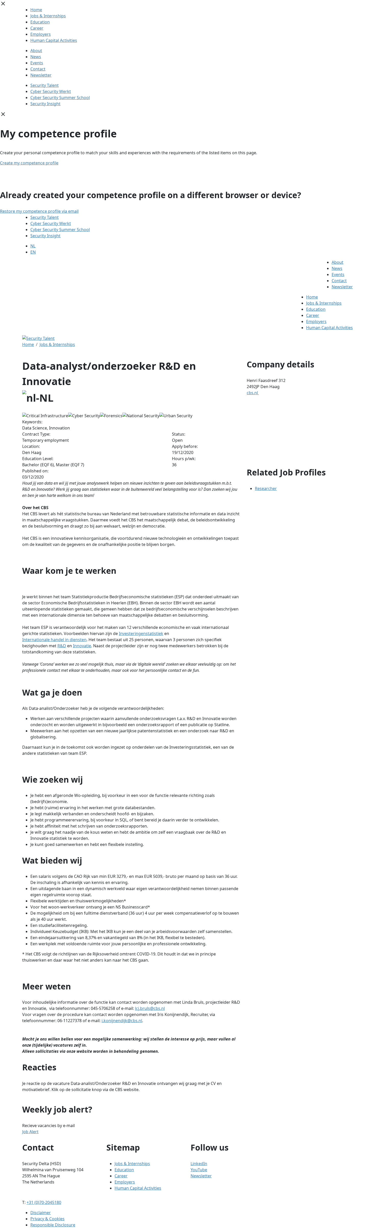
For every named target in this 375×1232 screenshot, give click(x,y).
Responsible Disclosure (52, 1225)
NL (32, 246)
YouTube (199, 1170)
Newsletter (41, 75)
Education (40, 22)
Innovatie (82, 646)
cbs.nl (253, 393)
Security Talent (44, 85)
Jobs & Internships (48, 16)
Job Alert (30, 1131)
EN (33, 252)
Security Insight (45, 103)
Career (36, 28)
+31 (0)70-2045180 (44, 1202)
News (35, 56)
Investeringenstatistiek (141, 633)
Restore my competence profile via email (39, 211)
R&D (61, 646)
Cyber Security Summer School (60, 97)
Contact (37, 69)
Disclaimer (40, 1212)
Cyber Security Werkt (50, 91)
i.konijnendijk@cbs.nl (122, 1020)
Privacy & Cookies (47, 1219)
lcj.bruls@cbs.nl (150, 1008)
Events (36, 63)
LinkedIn (199, 1163)
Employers (40, 34)
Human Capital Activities (53, 40)
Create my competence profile (29, 163)
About (36, 50)
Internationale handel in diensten (54, 639)
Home (36, 10)
